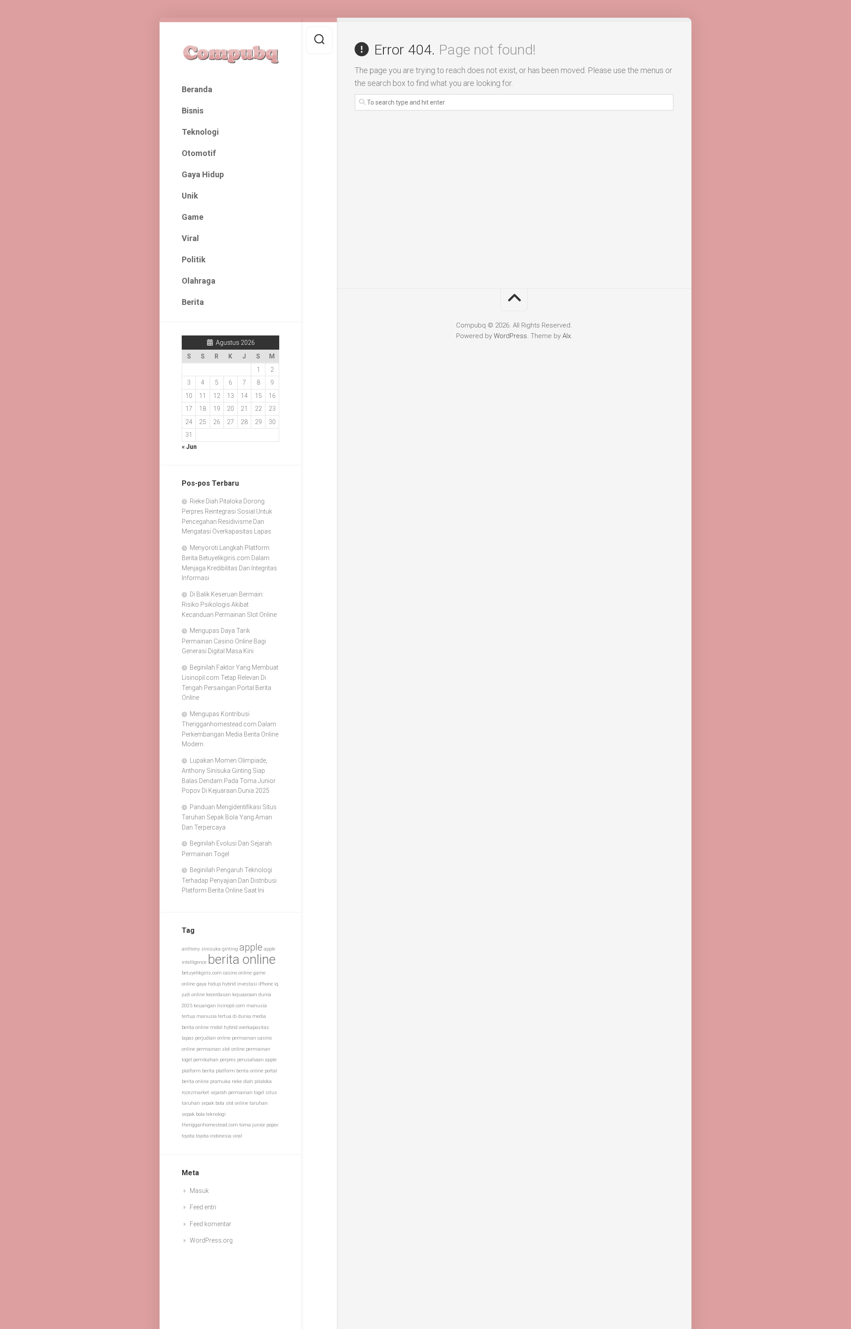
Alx (566, 336)
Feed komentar (210, 1224)
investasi (247, 984)
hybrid (229, 984)
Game (192, 217)
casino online (237, 973)
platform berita (198, 1071)
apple (250, 947)
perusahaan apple (257, 1060)
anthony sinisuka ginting (210, 949)
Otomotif (199, 153)
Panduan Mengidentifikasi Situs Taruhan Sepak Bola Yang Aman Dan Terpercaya (229, 817)
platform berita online (239, 1071)
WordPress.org (211, 1240)
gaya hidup (208, 984)
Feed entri (203, 1207)
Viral (190, 238)
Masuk (199, 1190)
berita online (242, 959)
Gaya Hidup (203, 174)
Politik (194, 259)
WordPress (510, 336)
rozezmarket (195, 1092)
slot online (237, 1103)
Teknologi (200, 131)
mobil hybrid (224, 1027)
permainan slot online (220, 1049)
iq (276, 984)
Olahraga (198, 280)
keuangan (205, 1006)
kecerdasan (218, 995)
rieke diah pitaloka (252, 1081)
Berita (193, 302)
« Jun (189, 446)
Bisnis (192, 110)
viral (237, 1136)
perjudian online (212, 1038)
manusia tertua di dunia (223, 1016)
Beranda (197, 89)
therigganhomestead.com (210, 1125)
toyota (188, 1136)
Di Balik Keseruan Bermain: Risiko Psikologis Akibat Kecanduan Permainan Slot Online (229, 604)
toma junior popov (258, 1125)
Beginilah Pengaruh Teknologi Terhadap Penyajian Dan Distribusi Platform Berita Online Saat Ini (229, 880)
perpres (228, 1060)
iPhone (265, 984)
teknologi (216, 1114)
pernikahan (206, 1060)
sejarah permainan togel (237, 1092)
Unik (190, 195)
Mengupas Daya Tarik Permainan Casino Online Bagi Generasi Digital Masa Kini (224, 641)
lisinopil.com (231, 1006)
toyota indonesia (213, 1136)
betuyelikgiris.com (202, 973)
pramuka (220, 1081)
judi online (193, 995)
